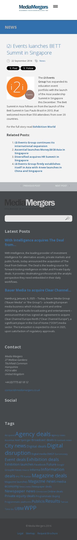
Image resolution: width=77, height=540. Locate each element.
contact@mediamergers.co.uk (22, 390)
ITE (21, 476)
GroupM (9, 469)
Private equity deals (20, 496)
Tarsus (64, 501)
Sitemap (30, 533)
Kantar (27, 476)
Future (51, 464)
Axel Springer (23, 440)
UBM (19, 508)
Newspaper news (20, 491)
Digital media (38, 454)
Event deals (15, 459)
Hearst (25, 469)
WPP (30, 508)
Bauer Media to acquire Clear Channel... (38, 290)
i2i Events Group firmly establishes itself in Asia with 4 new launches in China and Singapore (38, 167)
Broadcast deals (42, 440)
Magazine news (42, 481)
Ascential (9, 440)
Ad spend (10, 435)
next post (61, 185)
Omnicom (41, 491)
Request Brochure (48, 533)
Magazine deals (49, 475)
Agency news (58, 435)
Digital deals (36, 446)
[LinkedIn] (42, 15)
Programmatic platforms (18, 501)
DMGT (50, 454)
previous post (31, 185)
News (42, 60)
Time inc (9, 509)
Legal (20, 533)
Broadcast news (62, 440)
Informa (35, 470)
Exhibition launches (19, 464)
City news (15, 445)
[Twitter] (32, 15)
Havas (18, 470)
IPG (18, 476)
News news (25, 486)
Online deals (55, 491)
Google (60, 464)
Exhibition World (44, 126)
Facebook (40, 464)
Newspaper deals (42, 486)
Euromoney (61, 453)
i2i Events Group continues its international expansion (34, 144)
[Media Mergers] (34, 8)
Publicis (38, 501)
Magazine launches (16, 481)
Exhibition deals (43, 459)
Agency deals (33, 434)
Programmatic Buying (48, 496)
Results (52, 501)
